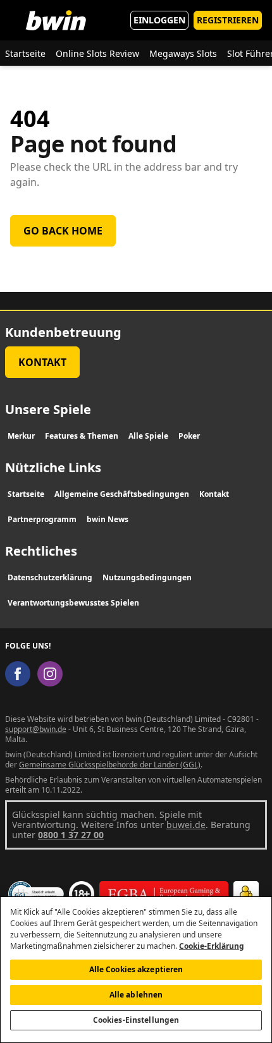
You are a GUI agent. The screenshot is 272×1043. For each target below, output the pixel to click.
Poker (189, 435)
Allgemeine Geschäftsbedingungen (121, 494)
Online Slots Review (97, 53)
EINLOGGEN (159, 20)
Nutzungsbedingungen (147, 577)
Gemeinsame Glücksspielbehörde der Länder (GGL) (110, 764)
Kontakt (42, 362)
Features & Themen (81, 435)
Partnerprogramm (42, 519)
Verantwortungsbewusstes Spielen (73, 602)
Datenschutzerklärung (50, 577)
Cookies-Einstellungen (136, 1020)
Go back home (62, 231)
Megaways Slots (183, 53)
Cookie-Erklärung (211, 946)
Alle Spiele (148, 435)
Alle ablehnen (136, 994)
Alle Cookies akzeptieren (136, 969)
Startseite (25, 53)
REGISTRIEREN (228, 20)
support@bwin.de (35, 729)
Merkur (21, 435)
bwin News (107, 519)
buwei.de (186, 825)
